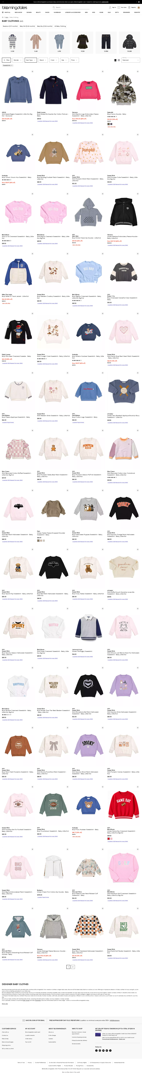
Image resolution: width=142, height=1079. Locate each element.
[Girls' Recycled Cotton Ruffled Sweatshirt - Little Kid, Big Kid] (18, 448)
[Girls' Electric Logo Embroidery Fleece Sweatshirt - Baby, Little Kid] (88, 89)
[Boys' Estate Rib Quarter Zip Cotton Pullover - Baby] (53, 89)
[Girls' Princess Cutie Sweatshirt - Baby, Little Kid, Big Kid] (123, 153)
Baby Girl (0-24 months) (27, 26)
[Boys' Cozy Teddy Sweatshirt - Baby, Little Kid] (88, 567)
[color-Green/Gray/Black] (109, 124)
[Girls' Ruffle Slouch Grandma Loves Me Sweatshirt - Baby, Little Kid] (123, 567)
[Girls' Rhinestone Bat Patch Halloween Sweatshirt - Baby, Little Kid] (88, 686)
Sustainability (52, 1042)
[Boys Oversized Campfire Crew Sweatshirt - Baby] (123, 272)
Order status (28, 1038)
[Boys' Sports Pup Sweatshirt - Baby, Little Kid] (18, 567)
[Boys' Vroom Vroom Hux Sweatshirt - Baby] (18, 153)
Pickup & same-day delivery (79, 1040)
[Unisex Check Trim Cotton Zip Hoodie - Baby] (53, 867)
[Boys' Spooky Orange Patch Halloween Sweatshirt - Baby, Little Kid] (123, 508)
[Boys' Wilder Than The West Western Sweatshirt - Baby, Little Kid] (53, 686)
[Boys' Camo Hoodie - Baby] (123, 89)
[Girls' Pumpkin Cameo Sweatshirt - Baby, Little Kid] (123, 746)
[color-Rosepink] (41, 541)
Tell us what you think (8, 1048)
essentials (38, 1000)
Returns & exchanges (7, 1042)
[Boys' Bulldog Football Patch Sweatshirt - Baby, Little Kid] (53, 153)
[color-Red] (109, 839)
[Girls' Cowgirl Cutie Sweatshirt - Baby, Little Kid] (53, 331)
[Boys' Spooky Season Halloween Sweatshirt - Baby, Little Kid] (18, 627)
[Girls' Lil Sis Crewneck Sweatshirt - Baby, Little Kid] (18, 212)
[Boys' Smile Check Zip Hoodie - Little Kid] (88, 212)
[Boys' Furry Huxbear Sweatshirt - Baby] (88, 805)
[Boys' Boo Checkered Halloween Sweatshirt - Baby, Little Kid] (88, 926)
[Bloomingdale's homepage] (3, 17)
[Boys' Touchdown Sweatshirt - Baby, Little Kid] (53, 805)
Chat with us (5, 1032)
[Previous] (4, 90)
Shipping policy (6, 1045)
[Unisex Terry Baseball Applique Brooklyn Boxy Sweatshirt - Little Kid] (123, 391)
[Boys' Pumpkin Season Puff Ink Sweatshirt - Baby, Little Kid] (88, 448)
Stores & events (76, 1043)
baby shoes (26, 1000)
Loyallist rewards (30, 1035)
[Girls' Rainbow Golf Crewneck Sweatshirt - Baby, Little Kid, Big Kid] (123, 867)
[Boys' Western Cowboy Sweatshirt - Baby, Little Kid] (53, 272)
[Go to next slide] (136, 2)
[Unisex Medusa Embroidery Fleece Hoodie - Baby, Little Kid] (123, 212)
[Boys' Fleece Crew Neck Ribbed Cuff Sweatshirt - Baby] (88, 867)
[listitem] (71, 2)
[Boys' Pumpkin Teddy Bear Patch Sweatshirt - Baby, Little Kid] (53, 448)
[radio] (108, 124)
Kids (6, 17)
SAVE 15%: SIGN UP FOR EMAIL (35, 1020)
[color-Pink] (111, 839)
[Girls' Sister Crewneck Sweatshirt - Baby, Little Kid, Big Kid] (53, 627)
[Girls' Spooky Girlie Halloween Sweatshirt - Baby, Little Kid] (123, 686)
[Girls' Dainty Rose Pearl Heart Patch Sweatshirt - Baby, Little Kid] (123, 331)
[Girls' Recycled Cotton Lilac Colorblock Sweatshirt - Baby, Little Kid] (123, 448)
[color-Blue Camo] (111, 124)
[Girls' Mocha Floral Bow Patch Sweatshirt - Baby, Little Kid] (53, 746)
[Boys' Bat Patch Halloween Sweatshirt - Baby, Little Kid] (53, 567)
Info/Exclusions (114, 1020)
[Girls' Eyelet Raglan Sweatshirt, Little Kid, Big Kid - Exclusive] (18, 89)
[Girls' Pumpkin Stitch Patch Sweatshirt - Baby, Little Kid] (88, 153)
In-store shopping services (79, 1037)
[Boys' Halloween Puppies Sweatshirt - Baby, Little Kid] (88, 508)
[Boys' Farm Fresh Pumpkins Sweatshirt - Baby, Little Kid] (18, 746)
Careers (51, 1038)
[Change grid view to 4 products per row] (115, 60)
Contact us (5, 1035)
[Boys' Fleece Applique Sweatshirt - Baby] (18, 391)
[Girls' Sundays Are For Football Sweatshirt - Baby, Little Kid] (18, 805)
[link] (18, 116)
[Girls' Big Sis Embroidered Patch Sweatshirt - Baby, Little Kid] (18, 867)
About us (51, 1032)
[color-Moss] (38, 541)
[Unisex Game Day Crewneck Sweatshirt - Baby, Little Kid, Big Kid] (123, 805)
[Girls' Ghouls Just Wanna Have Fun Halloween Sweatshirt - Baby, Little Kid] (123, 627)
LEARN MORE (104, 2)
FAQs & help (5, 1038)
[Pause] (139, 2)
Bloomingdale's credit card (32, 1032)
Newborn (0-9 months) (10, 26)
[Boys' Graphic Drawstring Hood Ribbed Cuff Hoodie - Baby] (18, 926)
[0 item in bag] (138, 7)
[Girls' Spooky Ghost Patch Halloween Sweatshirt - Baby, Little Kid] (88, 746)
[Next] (32, 90)
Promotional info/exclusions (110, 1039)
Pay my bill (28, 1042)
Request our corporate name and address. (88, 1068)
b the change (52, 1035)
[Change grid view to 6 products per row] (119, 60)
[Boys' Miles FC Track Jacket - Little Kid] (18, 272)
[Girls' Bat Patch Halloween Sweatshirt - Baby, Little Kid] (18, 508)
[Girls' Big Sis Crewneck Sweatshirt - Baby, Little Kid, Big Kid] (53, 212)
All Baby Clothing (60, 26)
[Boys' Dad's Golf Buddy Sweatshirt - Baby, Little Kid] (123, 926)
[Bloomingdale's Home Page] (14, 8)
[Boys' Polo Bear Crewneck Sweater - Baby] (18, 331)
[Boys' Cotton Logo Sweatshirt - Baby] (88, 391)
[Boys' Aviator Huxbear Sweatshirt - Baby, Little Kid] (88, 331)
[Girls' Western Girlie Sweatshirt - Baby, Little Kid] (53, 391)
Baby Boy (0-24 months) (44, 26)
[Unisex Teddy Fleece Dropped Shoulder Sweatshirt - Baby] (53, 508)
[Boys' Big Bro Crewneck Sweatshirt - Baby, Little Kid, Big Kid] (88, 272)
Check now (122, 1039)
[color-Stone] (44, 541)
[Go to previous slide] (3, 2)
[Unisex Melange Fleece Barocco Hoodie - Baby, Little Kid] (53, 926)
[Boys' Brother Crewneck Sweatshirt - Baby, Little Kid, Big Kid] (18, 686)
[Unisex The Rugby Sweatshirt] (88, 627)
